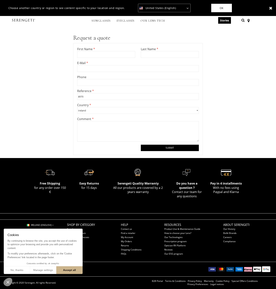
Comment (84, 119)
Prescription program (175, 241)
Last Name (149, 49)
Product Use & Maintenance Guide (182, 229)
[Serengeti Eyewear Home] (24, 20)
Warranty (209, 281)
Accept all (69, 270)
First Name (85, 49)
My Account (127, 237)
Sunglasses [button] (101, 20)
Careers (227, 237)
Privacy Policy (195, 281)
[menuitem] (101, 21)
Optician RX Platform (175, 245)
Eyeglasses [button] (125, 20)
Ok (221, 8)
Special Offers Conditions (245, 281)
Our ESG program (173, 253)
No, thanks (17, 270)
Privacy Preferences (197, 284)
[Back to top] (267, 279)
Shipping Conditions (131, 249)
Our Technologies (173, 237)
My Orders (126, 241)
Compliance (229, 241)
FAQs (123, 253)
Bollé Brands (230, 233)
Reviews (168, 249)
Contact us (126, 229)
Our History (229, 229)
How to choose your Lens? (177, 233)
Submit (170, 147)
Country (83, 105)
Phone (81, 77)
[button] (7, 282)
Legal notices (217, 284)
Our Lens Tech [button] (152, 20)
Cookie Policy (222, 281)
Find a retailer (128, 233)
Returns (125, 245)
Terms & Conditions (175, 281)
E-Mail (81, 63)
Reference (84, 91)
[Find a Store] (248, 20)
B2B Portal (157, 281)
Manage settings (43, 270)
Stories (224, 20)
